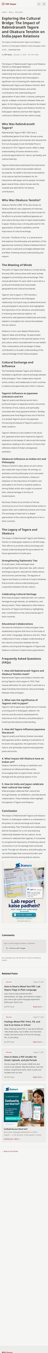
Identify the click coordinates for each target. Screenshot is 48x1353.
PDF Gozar (8, 54)
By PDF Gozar (9, 1007)
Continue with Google (17, 948)
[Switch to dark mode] (39, 4)
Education (9, 982)
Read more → (38, 1007)
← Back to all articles (10, 1151)
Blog (10, 12)
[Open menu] (44, 4)
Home (4, 12)
